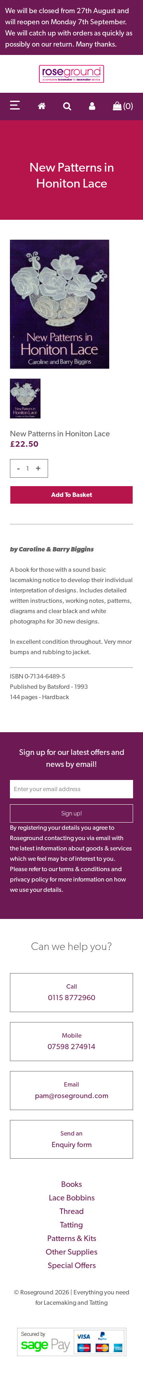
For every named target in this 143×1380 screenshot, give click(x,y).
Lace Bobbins (72, 1197)
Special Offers (72, 1265)
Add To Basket (71, 494)
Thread (72, 1211)
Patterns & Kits (71, 1238)
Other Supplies (71, 1252)
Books (71, 1184)
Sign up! (71, 813)
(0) (127, 106)
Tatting (71, 1224)
